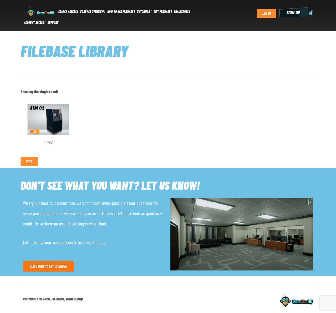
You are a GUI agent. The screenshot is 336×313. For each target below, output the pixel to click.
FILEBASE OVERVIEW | (92, 11)
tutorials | (144, 11)
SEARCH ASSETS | (68, 11)
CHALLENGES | (182, 11)
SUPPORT (53, 22)
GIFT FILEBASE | (163, 11)
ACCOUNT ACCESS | (34, 22)
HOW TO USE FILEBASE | (121, 11)
